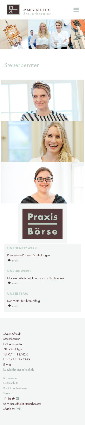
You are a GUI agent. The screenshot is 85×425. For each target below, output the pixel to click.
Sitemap (8, 393)
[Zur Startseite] (28, 9)
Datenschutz (10, 383)
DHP (18, 409)
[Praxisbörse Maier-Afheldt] (42, 223)
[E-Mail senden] (17, 398)
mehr (15, 260)
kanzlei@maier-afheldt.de (18, 369)
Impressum (10, 378)
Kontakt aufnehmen (15, 388)
